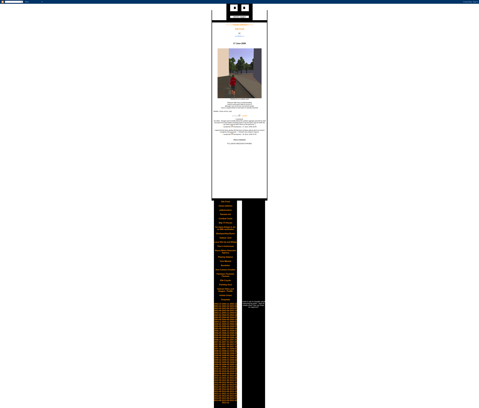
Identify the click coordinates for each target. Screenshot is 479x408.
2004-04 (233, 315)
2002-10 (217, 304)
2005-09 (225, 328)
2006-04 (233, 333)
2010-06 (225, 371)
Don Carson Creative (225, 270)
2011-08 (217, 382)
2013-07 (233, 398)
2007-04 (233, 342)
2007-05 (217, 344)
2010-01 (233, 367)
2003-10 (233, 311)
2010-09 (225, 373)
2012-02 (217, 387)
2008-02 (217, 351)
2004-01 (233, 313)
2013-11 (225, 403)
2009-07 (233, 362)
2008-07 (233, 353)
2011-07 (233, 380)
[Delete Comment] (239, 128)
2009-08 (217, 364)
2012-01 (233, 385)
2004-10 (233, 319)
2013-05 (217, 398)
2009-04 (233, 360)
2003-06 (225, 308)
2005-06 (225, 326)
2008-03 (225, 351)
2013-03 (225, 396)
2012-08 (217, 391)
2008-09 (225, 355)
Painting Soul (225, 285)
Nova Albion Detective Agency (225, 251)
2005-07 (233, 326)
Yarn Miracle (225, 261)
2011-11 (217, 385)
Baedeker (225, 265)
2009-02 (217, 360)
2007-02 (217, 342)
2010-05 (217, 371)
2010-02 (217, 369)
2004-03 (225, 315)
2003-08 (217, 311)
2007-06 (225, 344)
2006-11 (217, 340)
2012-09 (225, 391)
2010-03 (225, 369)
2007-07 (233, 344)
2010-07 (233, 371)
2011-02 (217, 378)
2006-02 (217, 333)
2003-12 (225, 313)
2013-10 (233, 400)
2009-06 (225, 362)
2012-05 (217, 389)
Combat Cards (225, 219)
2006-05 (217, 335)
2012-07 (233, 389)
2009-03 (225, 360)
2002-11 (225, 304)
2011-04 (233, 378)
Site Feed (239, 29)
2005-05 (217, 326)
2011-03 (225, 378)
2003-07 (233, 308)
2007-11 (217, 349)
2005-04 (233, 324)
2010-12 (225, 376)
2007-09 (225, 346)
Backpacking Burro (225, 233)
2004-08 (217, 319)
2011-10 (233, 382)
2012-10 (233, 391)
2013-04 (233, 396)
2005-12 (225, 331)
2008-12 (225, 358)
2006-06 (225, 335)
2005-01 (233, 322)
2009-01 (233, 358)
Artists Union (225, 295)
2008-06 (225, 353)
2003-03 (225, 306)
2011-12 (225, 385)
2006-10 (233, 337)
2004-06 (225, 317)
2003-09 (225, 311)
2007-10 (233, 346)
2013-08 (217, 400)
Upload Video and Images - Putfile (225, 290)
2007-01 (233, 340)
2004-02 (217, 315)
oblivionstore (225, 210)
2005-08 (217, 328)
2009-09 (225, 364)
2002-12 (233, 304)
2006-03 (225, 333)
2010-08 (217, 373)
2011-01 (233, 376)
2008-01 (233, 349)
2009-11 (217, 367)
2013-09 (225, 400)
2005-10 (233, 328)
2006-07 (233, 335)
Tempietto (225, 300)
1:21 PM (244, 116)
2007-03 (225, 342)
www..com (239, 36)
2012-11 (217, 394)
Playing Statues (225, 257)
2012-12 (225, 394)
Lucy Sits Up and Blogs (225, 242)
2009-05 (217, 362)
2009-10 (233, 364)
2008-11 (217, 358)
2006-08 (217, 337)
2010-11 (217, 376)
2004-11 (217, 322)
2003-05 (217, 308)
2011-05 (217, 380)
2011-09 (225, 382)
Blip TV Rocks (225, 223)
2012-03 (225, 387)
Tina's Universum (225, 246)
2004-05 (217, 317)
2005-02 (217, 324)
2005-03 (225, 324)
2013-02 (217, 396)
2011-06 (225, 380)
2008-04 (233, 351)
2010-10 (233, 373)
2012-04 (233, 387)
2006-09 (225, 337)
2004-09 (225, 319)
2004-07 (233, 317)
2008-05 (217, 353)
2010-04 (233, 369)
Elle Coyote (225, 280)
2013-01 (233, 394)
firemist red (225, 214)
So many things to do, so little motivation (225, 228)
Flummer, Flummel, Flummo (225, 275)
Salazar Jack (226, 238)
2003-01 (217, 306)
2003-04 (233, 306)
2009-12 (225, 367)
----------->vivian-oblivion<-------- (239, 25)
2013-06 (225, 398)
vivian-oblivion (225, 206)
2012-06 (225, 389)
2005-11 (217, 331)
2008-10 (233, 355)
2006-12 (225, 340)
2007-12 (225, 349)
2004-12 (225, 322)
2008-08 (217, 355)
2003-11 (217, 313)
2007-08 (217, 346)
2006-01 (233, 331)
